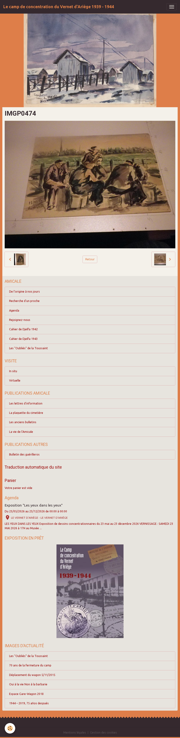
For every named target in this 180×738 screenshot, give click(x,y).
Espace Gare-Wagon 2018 (26, 693)
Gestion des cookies (103, 732)
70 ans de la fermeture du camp (30, 665)
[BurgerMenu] (171, 6)
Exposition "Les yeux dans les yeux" (34, 505)
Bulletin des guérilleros (24, 454)
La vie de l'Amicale (21, 431)
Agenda (14, 310)
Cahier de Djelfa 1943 (23, 338)
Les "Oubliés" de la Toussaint (28, 348)
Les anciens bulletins (22, 422)
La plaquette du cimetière (26, 412)
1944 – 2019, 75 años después (29, 703)
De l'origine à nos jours (24, 291)
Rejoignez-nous (19, 319)
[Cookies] (10, 728)
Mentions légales (74, 732)
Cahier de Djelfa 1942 (23, 329)
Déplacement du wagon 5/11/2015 (32, 674)
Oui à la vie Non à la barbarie (28, 684)
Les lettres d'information (25, 403)
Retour (90, 259)
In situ (13, 371)
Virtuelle (14, 380)
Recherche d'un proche (24, 300)
